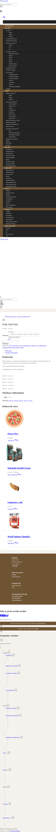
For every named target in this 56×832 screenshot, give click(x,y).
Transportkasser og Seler (11, 165)
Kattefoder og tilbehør (11, 708)
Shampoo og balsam (13, 65)
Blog (13, 587)
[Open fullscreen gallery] (3, 320)
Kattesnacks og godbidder (12, 715)
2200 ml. (19, 334)
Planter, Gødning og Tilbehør (11, 221)
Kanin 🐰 (5, 752)
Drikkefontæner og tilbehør (14, 134)
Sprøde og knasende (13, 103)
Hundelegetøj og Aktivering (11, 40)
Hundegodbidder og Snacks (11, 38)
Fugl (7, 236)
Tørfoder (10, 32)
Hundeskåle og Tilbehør (10, 67)
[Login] (27, 11)
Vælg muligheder (12, 474)
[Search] (1, 7)
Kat (6, 232)
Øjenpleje (11, 57)
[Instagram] (3, 616)
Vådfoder (10, 34)
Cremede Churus (12, 109)
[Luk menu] (0, 647)
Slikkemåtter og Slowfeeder (14, 132)
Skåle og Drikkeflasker (10, 157)
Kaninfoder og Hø (9, 149)
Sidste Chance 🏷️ (7, 817)
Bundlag (7, 159)
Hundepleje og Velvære (11, 673)
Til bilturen (11, 80)
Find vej (15, 566)
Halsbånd (10, 45)
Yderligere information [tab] (11, 352)
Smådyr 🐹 (5, 769)
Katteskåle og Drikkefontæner (13, 737)
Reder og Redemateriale (10, 204)
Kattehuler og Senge (10, 126)
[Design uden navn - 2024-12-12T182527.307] (18, 316)
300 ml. (31, 334)
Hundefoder (9, 655)
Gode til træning (12, 118)
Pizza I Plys (13, 433)
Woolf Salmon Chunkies (19, 536)
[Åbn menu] (1, 307)
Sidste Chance (16, 347)
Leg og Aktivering (9, 153)
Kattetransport (8, 142)
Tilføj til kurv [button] (11, 440)
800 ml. (25, 334)
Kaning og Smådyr (9, 234)
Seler (10, 49)
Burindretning (8, 178)
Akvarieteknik (8, 213)
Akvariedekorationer (10, 217)
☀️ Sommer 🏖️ (9, 25)
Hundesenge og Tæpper (11, 69)
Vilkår (36, 628)
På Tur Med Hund (10, 690)
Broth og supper (12, 113)
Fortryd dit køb (16, 576)
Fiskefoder (8, 211)
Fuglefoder (8, 190)
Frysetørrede (11, 111)
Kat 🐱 (4, 705)
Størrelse (5, 335)
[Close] (1, 626)
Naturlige (10, 107)
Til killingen (8, 144)
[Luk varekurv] (1, 640)
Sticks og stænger (12, 116)
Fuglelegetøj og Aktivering (11, 196)
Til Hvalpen (8, 88)
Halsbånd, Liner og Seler (11, 665)
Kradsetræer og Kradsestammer (12, 124)
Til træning (11, 84)
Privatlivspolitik (16, 598)
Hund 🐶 (5, 652)
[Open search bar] (0, 297)
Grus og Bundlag (9, 219)
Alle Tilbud (8, 227)
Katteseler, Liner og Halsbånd (11, 138)
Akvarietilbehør (9, 215)
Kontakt (14, 574)
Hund (7, 229)
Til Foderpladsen (9, 198)
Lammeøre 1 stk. (15, 502)
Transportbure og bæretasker (14, 86)
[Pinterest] (5, 616)
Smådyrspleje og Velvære (11, 184)
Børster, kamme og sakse (14, 53)
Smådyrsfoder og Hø (10, 170)
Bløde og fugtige (12, 105)
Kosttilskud (11, 36)
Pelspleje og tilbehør (13, 63)
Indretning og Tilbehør (10, 155)
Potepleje (10, 61)
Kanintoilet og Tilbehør (10, 161)
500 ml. (37, 334)
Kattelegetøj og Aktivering (11, 122)
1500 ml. (13, 334)
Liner (10, 47)
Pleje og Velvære (9, 207)
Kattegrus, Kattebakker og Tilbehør (13, 120)
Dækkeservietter (12, 136)
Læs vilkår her (41, 623)
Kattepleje (8, 140)
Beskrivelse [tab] (8, 350)
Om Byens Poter (16, 585)
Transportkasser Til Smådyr (11, 186)
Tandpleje (11, 55)
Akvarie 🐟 (5, 804)
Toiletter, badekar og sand (11, 182)
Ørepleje (10, 59)
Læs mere (10, 509)
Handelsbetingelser (17, 596)
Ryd (9, 339)
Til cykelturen (11, 82)
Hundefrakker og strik (13, 74)
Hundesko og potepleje (13, 78)
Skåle (10, 130)
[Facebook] (1, 616)
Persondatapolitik (17, 600)
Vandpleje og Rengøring (10, 223)
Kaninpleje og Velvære (10, 163)
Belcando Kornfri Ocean (19, 468)
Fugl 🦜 (5, 787)
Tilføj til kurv (5, 343)
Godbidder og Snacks (10, 151)
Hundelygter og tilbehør (13, 76)
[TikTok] (7, 616)
